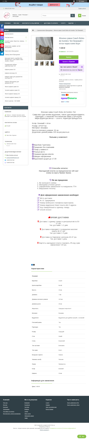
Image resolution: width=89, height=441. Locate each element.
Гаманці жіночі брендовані (12, 54)
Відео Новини (49, 409)
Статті (63, 23)
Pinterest (27, 409)
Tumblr (26, 411)
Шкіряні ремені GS (10, 69)
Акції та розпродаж (51, 407)
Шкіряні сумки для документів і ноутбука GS (14, 77)
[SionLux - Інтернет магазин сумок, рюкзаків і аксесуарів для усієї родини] (7, 18)
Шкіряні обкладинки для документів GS (12, 82)
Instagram (27, 402)
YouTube (27, 407)
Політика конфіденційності (69, 428)
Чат (83, 436)
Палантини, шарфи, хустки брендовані (12, 46)
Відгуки (70, 23)
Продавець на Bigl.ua (44, 426)
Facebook (27, 405)
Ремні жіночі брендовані (12, 51)
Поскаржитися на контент (55, 428)
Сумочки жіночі (9, 34)
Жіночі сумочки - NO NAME (12, 101)
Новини (48, 405)
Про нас (16, 23)
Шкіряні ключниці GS (11, 73)
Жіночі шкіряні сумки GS (12, 86)
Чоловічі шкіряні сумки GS (12, 90)
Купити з (66, 61)
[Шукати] (72, 15)
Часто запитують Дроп (73, 405)
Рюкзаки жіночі (9, 37)
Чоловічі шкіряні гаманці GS (13, 97)
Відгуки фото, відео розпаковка (12, 413)
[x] (34, 265)
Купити (68, 57)
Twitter (26, 418)
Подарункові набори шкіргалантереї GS (11, 65)
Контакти (5, 407)
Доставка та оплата (51, 23)
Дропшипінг (6, 409)
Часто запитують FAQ (73, 402)
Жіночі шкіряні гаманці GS (12, 93)
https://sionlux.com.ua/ (12, 155)
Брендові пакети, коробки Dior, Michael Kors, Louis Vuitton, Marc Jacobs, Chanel (14, 59)
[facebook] (32, 265)
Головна (8, 23)
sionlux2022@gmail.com (12, 157)
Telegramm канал (29, 416)
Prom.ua (53, 425)
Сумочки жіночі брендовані (44, 30)
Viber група (28, 413)
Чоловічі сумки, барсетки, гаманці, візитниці (14, 41)
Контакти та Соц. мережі (30, 23)
